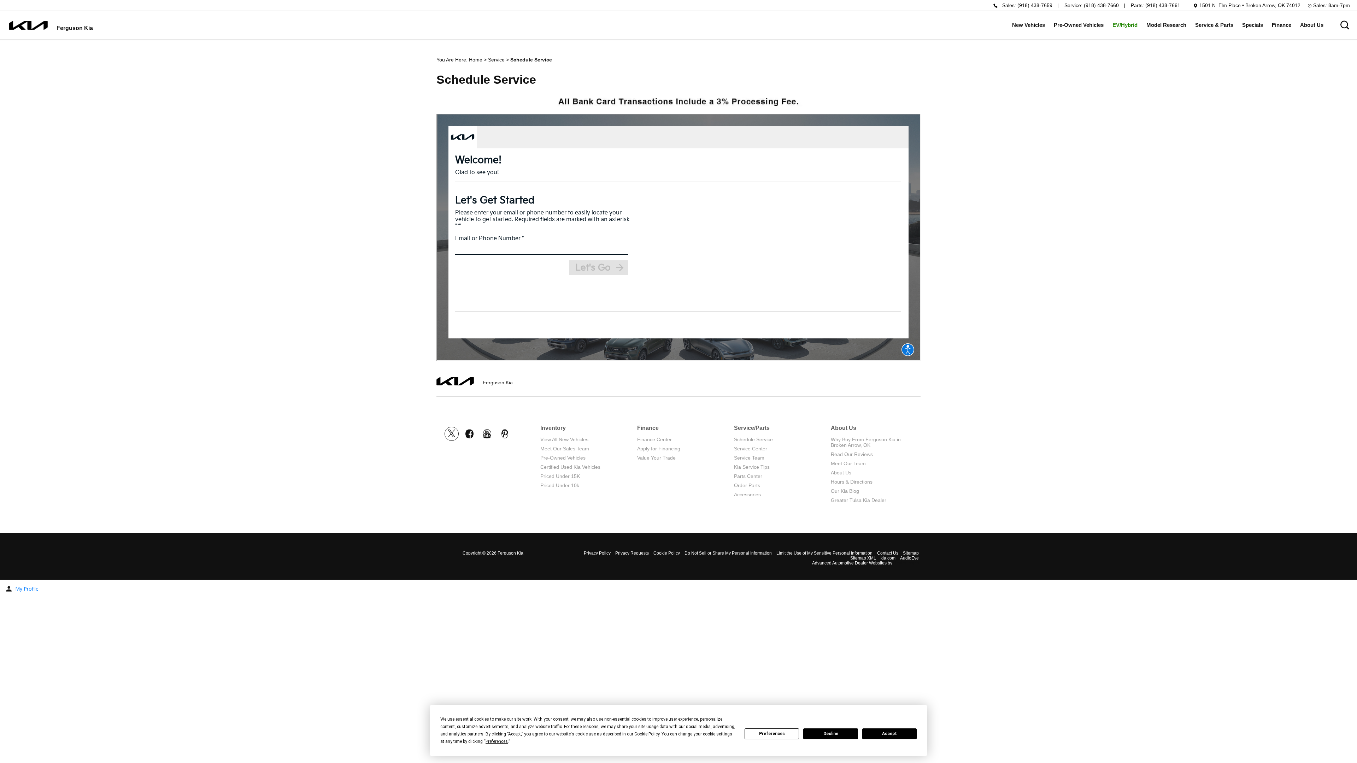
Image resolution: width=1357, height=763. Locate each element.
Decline (830, 733)
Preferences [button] (497, 741)
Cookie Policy (666, 553)
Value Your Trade (656, 458)
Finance (1281, 25)
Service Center (750, 448)
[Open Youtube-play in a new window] (487, 434)
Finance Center (654, 439)
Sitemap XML (863, 558)
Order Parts (747, 485)
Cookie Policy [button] (646, 734)
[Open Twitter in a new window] (452, 434)
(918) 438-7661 (1162, 5)
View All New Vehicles (564, 439)
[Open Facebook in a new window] (469, 434)
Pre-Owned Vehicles (1079, 25)
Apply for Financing (658, 448)
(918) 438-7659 (1034, 5)
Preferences (772, 733)
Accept (889, 733)
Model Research (1166, 25)
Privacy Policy (597, 553)
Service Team (749, 458)
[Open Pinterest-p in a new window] (505, 434)
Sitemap (911, 553)
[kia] (28, 25)
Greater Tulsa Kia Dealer (858, 500)
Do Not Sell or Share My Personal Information (728, 553)
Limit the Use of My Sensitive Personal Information (824, 553)
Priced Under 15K (560, 476)
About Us (1311, 25)
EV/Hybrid (1125, 25)
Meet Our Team (848, 463)
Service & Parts (1214, 25)
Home (475, 60)
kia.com (888, 558)
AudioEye (909, 558)
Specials (1252, 25)
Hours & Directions (852, 482)
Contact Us (887, 553)
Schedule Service (753, 439)
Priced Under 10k (559, 485)
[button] (1344, 25)
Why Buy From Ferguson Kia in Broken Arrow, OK (866, 442)
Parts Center (748, 476)
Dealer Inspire (907, 563)
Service (496, 60)
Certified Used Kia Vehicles (570, 467)
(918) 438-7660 (1101, 5)
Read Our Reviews (852, 454)
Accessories (747, 494)
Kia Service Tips (752, 467)
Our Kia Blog (845, 491)
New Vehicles (1028, 25)
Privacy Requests (632, 553)
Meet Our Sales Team (564, 448)
